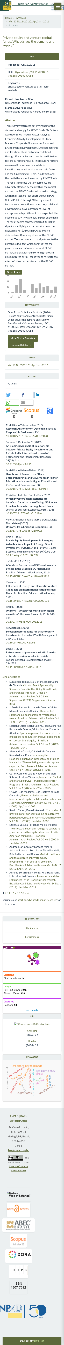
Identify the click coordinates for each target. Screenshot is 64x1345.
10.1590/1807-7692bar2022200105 (27, 600)
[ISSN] (18, 1287)
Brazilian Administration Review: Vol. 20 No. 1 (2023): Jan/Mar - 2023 (34, 839)
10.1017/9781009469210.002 (24, 530)
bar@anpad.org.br (18, 1150)
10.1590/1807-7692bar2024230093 (27, 576)
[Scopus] (18, 1241)
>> (28, 893)
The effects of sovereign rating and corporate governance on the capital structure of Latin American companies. (34, 832)
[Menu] (57, 6)
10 (22, 893)
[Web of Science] (18, 1194)
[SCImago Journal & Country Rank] (32, 1024)
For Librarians (32, 936)
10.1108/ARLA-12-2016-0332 (23, 666)
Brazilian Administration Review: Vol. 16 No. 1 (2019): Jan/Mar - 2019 (34, 744)
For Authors (32, 928)
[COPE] (18, 1271)
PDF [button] (32, 56)
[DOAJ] (18, 1210)
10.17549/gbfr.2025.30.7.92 (22, 555)
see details (32, 1010)
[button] (12, 395)
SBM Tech (39, 1340)
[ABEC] (18, 1225)
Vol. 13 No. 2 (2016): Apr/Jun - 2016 (29, 21)
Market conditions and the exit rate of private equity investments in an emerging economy (34, 858)
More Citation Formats (22, 338)
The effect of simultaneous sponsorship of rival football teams (32, 714)
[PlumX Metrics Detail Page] (32, 960)
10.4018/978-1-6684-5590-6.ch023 (27, 435)
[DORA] (18, 1256)
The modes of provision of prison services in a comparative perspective (35, 814)
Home (8, 17)
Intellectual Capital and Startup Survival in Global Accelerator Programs (35, 781)
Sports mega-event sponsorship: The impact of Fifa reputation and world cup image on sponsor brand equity (34, 737)
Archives (21, 17)
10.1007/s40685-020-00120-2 (24, 621)
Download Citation (20, 345)
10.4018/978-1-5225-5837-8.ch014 (27, 488)
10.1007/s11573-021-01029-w (24, 513)
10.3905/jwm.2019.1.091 (20, 642)
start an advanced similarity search (37, 899)
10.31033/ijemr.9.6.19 (19, 464)
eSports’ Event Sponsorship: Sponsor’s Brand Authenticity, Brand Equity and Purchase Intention (33, 689)
